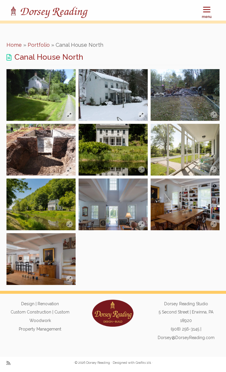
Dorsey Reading (53, 12)
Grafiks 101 (143, 363)
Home (14, 45)
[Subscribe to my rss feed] (10, 363)
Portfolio (39, 45)
